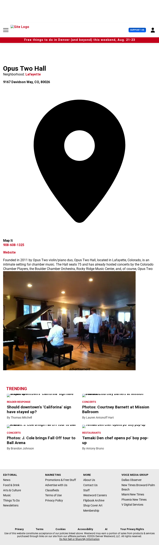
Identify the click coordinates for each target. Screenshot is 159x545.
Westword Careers (95, 495)
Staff (86, 490)
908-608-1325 (13, 245)
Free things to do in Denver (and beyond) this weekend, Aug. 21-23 (79, 40)
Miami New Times (133, 494)
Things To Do (11, 500)
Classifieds (52, 490)
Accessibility (85, 529)
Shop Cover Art (92, 505)
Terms (39, 529)
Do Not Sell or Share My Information (79, 539)
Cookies (60, 529)
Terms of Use (53, 495)
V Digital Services (132, 504)
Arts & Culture (12, 490)
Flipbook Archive (93, 500)
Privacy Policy (54, 500)
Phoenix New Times (134, 499)
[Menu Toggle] (5, 30)
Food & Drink (11, 485)
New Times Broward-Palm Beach (138, 487)
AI (106, 529)
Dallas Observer (132, 480)
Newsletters (10, 505)
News (6, 480)
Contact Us (90, 485)
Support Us (137, 30)
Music (7, 495)
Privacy (19, 529)
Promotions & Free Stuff (60, 480)
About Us (89, 480)
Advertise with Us (56, 485)
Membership (91, 510)
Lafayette (33, 74)
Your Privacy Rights (132, 529)
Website (9, 252)
